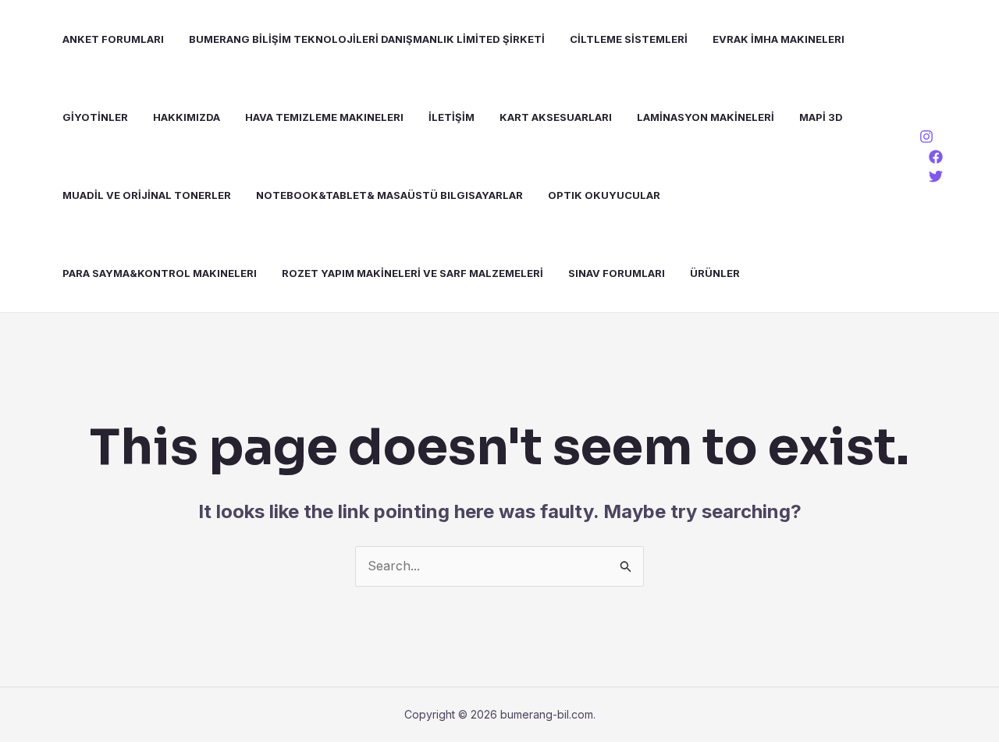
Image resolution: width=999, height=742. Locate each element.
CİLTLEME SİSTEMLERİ (629, 39)
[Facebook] (936, 157)
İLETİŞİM (451, 117)
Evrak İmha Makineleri (778, 39)
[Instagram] (926, 137)
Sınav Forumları (616, 273)
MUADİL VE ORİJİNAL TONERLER (146, 195)
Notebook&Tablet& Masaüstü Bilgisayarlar (389, 195)
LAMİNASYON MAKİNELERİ (705, 117)
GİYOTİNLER (95, 117)
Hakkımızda (186, 117)
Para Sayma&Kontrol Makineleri (159, 273)
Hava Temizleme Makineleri (324, 117)
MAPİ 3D (821, 117)
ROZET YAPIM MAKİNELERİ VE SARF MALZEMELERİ (412, 273)
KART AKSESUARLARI (556, 117)
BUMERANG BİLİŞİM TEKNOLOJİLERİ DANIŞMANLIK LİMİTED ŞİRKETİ (367, 39)
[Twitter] (936, 176)
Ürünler (715, 273)
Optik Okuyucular (604, 195)
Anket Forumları (113, 39)
